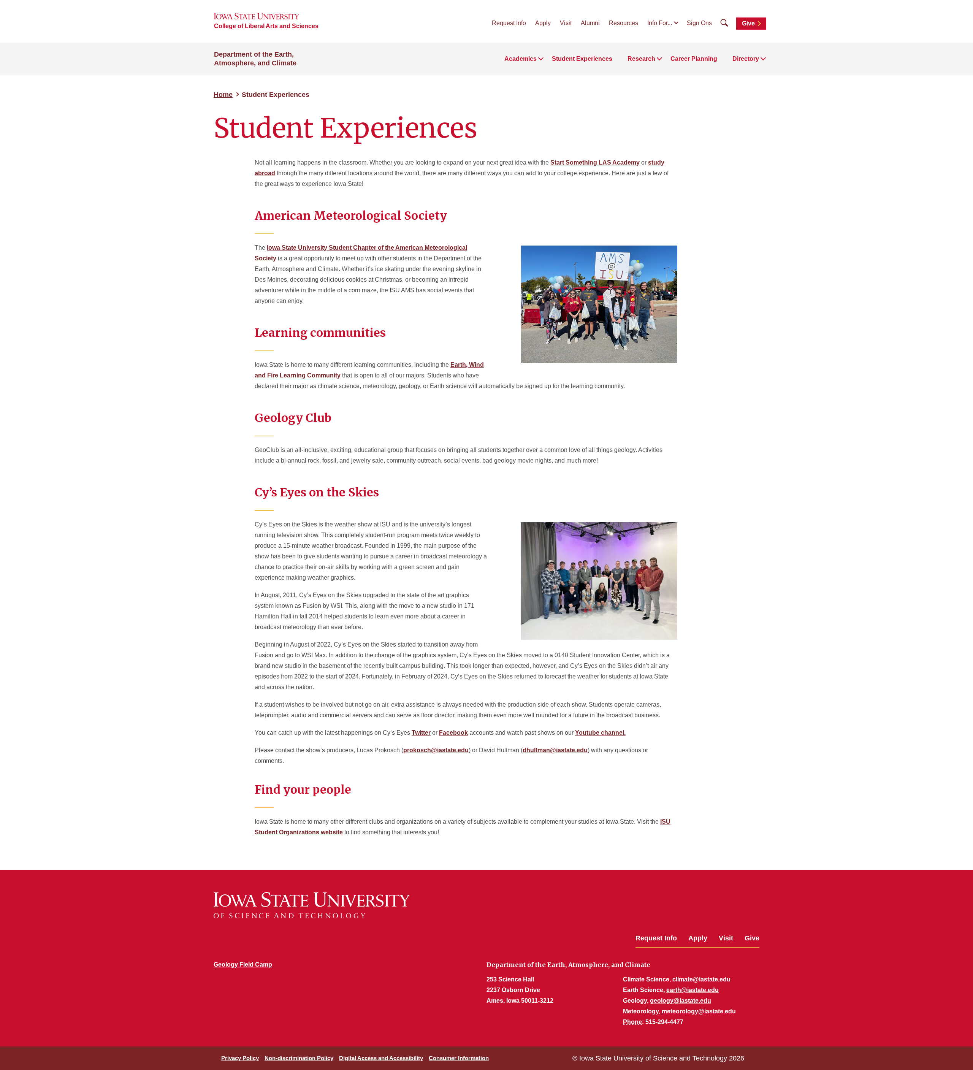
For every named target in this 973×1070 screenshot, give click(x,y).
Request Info (509, 23)
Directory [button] (745, 58)
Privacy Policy (240, 1058)
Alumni (590, 23)
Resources (623, 23)
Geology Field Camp (243, 964)
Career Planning (693, 58)
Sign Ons (699, 23)
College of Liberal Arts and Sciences (266, 26)
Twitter (421, 732)
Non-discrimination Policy (299, 1058)
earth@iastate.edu (692, 990)
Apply (543, 23)
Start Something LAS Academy (595, 162)
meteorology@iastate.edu (699, 1011)
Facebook (453, 732)
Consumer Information (459, 1058)
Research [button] (641, 58)
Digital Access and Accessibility (381, 1058)
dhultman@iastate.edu (555, 750)
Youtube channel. (600, 732)
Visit (566, 23)
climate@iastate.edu (701, 979)
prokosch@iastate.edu (436, 750)
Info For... (659, 23)
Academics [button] (520, 58)
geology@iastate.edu (680, 1000)
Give (748, 23)
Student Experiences (582, 58)
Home (223, 94)
